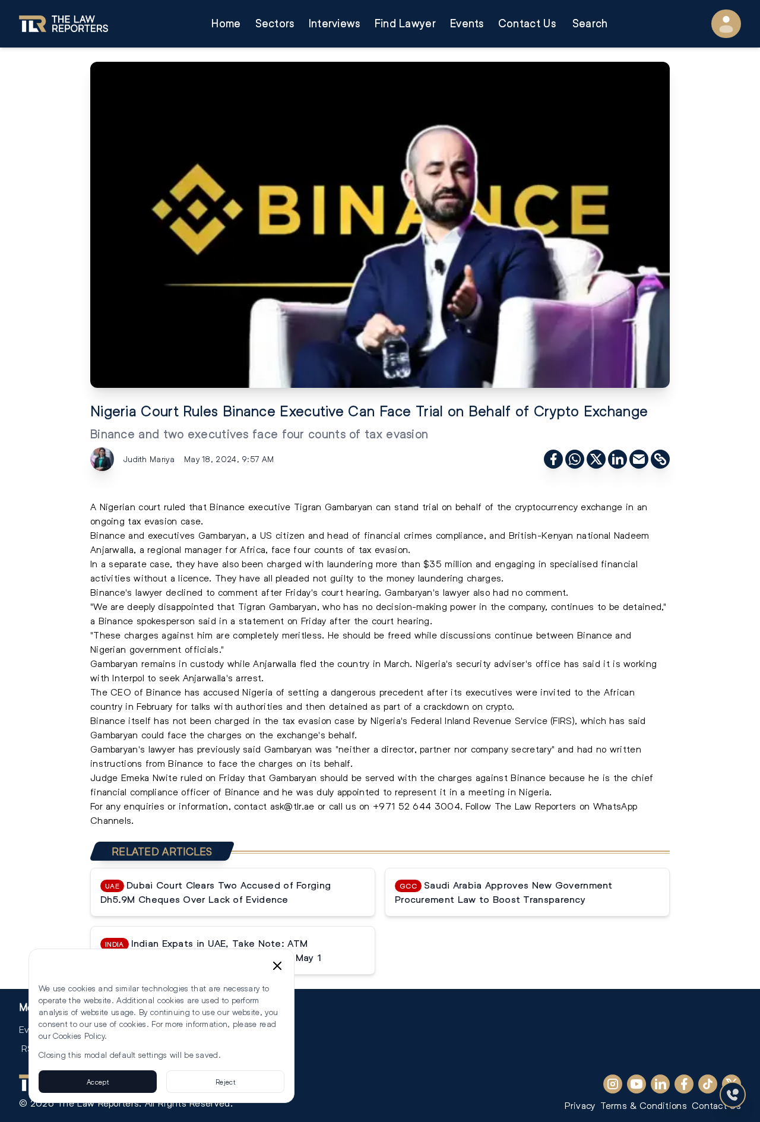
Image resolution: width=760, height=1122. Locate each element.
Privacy (580, 1105)
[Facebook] (684, 1083)
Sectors (274, 23)
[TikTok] (707, 1083)
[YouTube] (636, 1083)
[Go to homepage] (63, 23)
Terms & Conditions (643, 1105)
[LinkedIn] (660, 1083)
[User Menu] (726, 24)
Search (590, 23)
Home (225, 23)
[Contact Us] (733, 1095)
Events (467, 23)
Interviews (334, 23)
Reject (225, 1081)
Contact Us (527, 23)
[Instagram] (612, 1083)
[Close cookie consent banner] (277, 966)
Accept (98, 1081)
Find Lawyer (405, 23)
